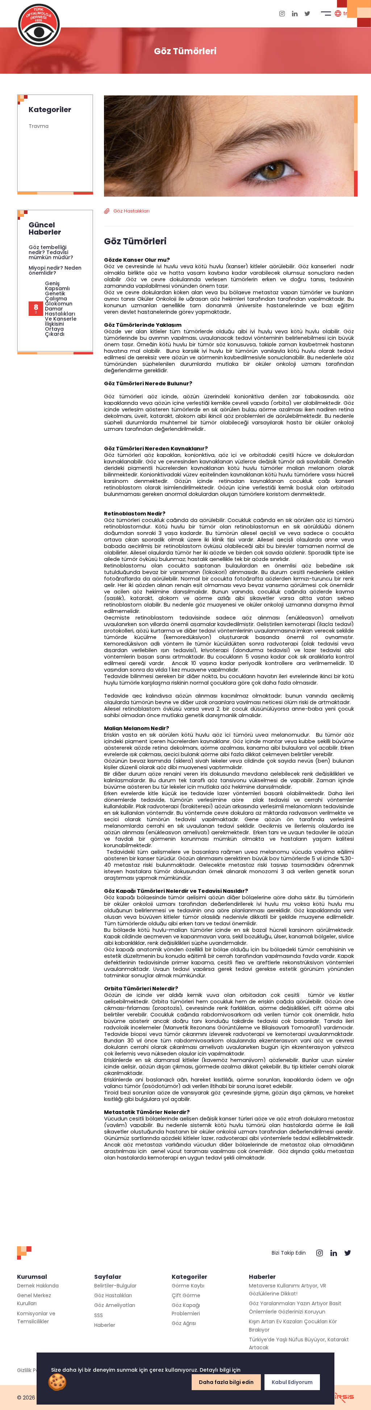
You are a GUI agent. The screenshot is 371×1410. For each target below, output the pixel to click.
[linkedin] (294, 13)
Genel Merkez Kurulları (34, 1299)
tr (345, 13)
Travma (39, 126)
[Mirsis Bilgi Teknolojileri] (341, 1398)
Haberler (104, 1325)
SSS (98, 1315)
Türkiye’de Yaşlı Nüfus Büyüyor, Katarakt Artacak (299, 1343)
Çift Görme (186, 1295)
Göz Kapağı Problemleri (186, 1309)
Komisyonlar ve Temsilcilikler (36, 1317)
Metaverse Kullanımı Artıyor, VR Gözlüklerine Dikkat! (287, 1289)
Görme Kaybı (188, 1285)
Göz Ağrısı (184, 1323)
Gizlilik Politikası (35, 1370)
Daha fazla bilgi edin (226, 1382)
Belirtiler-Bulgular (115, 1285)
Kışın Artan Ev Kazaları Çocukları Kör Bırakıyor (293, 1325)
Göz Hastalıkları (113, 1295)
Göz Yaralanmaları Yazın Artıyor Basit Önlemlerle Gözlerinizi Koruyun (295, 1307)
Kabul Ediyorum (292, 1382)
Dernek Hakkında (38, 1285)
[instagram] (282, 13)
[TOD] (39, 23)
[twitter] (307, 13)
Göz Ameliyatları (114, 1305)
